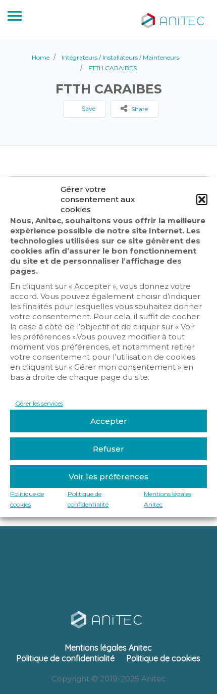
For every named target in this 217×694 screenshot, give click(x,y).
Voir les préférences (108, 476)
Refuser (108, 449)
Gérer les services (39, 403)
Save (87, 108)
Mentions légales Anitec (108, 647)
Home (40, 57)
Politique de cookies (163, 658)
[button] (202, 199)
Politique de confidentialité (66, 658)
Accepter (108, 421)
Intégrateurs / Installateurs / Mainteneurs (120, 57)
